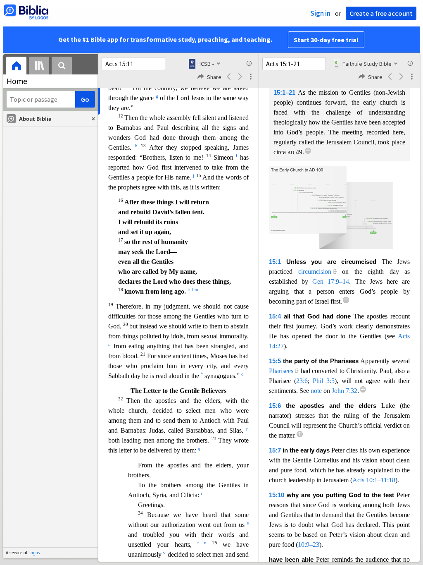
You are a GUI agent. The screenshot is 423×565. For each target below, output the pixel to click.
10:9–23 (308, 544)
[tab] (16, 67)
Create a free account (381, 13)
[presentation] (16, 67)
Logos (34, 552)
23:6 (302, 380)
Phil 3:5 (324, 380)
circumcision (314, 271)
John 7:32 (344, 390)
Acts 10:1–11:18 (373, 480)
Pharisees (281, 370)
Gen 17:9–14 (330, 281)
